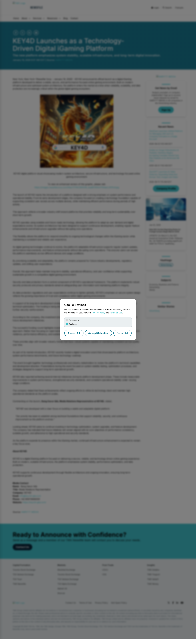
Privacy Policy (98, 312)
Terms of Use (116, 312)
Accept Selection (98, 333)
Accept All (74, 333)
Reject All (122, 333)
